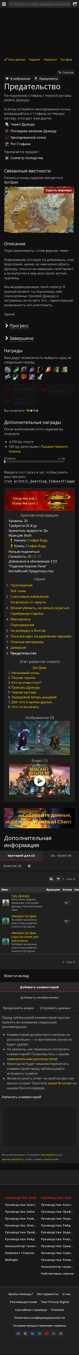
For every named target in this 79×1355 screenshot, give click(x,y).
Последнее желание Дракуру (34, 131)
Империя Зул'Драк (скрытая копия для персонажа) (24, 936)
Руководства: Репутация (58, 1239)
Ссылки (67, 72)
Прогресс (19, 325)
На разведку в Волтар (28, 630)
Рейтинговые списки (57, 1273)
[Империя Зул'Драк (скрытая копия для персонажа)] (6, 942)
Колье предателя (25, 389)
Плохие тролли (23, 677)
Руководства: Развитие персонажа (22, 1218)
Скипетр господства (27, 158)
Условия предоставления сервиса (39, 1325)
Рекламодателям (23, 1302)
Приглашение (22, 585)
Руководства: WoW (20, 1198)
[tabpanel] (39, 920)
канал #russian (60, 1083)
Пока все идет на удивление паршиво (41, 636)
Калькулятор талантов (22, 1246)
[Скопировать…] (51, 879)
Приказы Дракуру (25, 687)
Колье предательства (57, 388)
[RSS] (54, 1334)
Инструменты (47, 1294)
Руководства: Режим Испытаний (58, 1260)
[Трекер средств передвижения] (39, 818)
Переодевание (22, 625)
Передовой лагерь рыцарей (34, 697)
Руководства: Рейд (20, 1239)
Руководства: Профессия (22, 1232)
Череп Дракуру (23, 124)
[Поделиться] (75, 4)
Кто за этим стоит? (26, 682)
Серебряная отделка (27, 613)
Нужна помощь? (20, 1294)
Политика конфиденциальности (39, 1318)
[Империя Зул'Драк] (6, 921)
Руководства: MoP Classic (58, 1198)
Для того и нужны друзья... (32, 702)
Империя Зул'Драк (23, 916)
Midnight (11, 1260)
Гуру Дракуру (20, 896)
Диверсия (18, 647)
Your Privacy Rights (55, 1302)
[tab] (21, 856)
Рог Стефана (20, 144)
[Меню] (4, 4)
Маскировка (20, 619)
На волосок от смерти (28, 602)
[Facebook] (39, 1334)
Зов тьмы (18, 591)
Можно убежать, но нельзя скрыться (40, 608)
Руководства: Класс (20, 1205)
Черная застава (23, 692)
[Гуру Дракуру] (6, 903)
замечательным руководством (32, 1059)
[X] (25, 1334)
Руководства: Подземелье (58, 1218)
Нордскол (50, 59)
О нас (66, 1294)
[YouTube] (47, 1334)
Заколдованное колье (28, 137)
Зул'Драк (66, 59)
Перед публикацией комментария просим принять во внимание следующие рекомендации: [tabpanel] (39, 1088)
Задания (34, 59)
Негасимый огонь (25, 673)
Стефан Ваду (37, 540)
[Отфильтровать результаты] (58, 879)
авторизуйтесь (49, 1154)
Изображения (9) (39, 717)
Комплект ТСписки (19, 1253)
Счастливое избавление (30, 596)
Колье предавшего (22, 400)
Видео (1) (40, 760)
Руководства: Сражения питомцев (58, 1246)
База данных (16, 59)
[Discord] (18, 1334)
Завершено (22, 338)
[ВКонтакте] (61, 1334)
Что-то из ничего (25, 707)
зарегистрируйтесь (13, 1159)
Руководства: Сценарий (58, 1253)
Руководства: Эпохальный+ (22, 1225)
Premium (57, 1310)
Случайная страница (31, 1310)
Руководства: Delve (20, 1212)
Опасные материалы (27, 642)
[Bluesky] (32, 1334)
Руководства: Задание (58, 1232)
